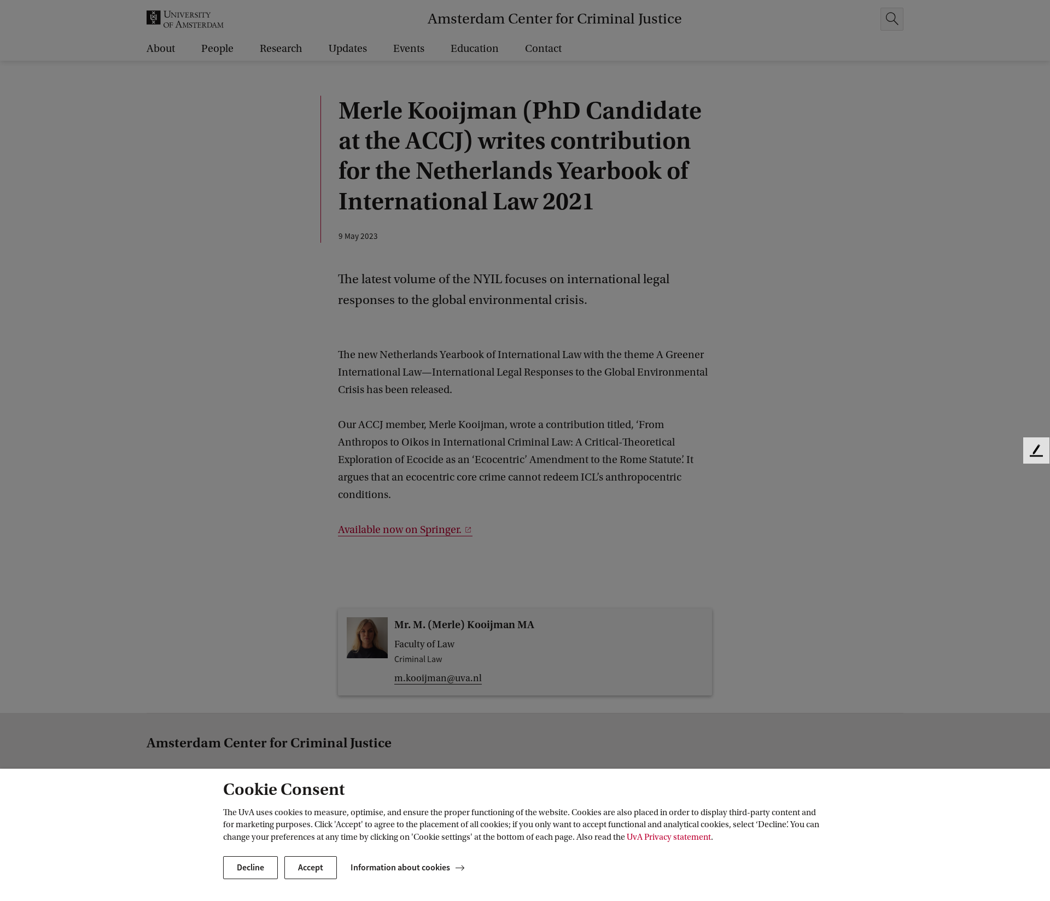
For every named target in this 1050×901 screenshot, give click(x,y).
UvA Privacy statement (669, 837)
